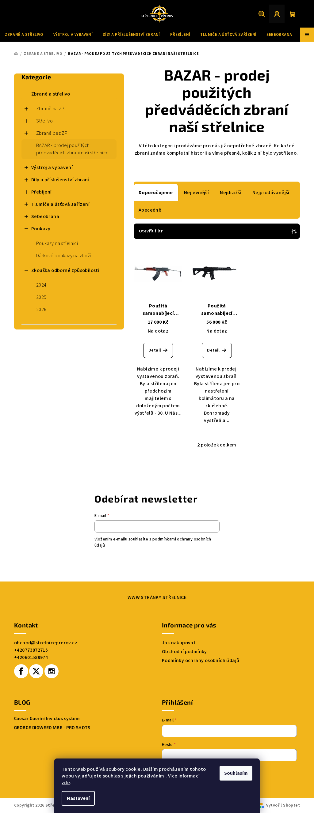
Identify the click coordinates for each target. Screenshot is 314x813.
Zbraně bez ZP (51, 133)
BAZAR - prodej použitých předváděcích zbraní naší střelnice (72, 149)
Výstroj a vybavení (52, 167)
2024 (41, 285)
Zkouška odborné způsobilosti (65, 270)
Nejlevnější (196, 192)
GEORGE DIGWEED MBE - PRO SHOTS (52, 727)
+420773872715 (31, 650)
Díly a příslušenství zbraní (60, 179)
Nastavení (78, 798)
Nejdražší (230, 192)
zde (66, 782)
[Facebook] (21, 671)
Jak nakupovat (179, 642)
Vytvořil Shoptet (283, 805)
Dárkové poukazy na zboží (63, 255)
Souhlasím (236, 773)
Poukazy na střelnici (57, 243)
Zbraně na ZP (50, 108)
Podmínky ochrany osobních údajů (200, 660)
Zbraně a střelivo (50, 94)
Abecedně (150, 210)
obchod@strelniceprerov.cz (45, 642)
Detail (154, 350)
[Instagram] (51, 671)
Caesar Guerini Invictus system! (47, 718)
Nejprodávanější (270, 192)
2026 (41, 309)
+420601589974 (31, 657)
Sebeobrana (45, 216)
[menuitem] (24, 35)
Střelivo (44, 121)
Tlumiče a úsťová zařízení (60, 204)
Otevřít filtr (151, 231)
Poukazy (41, 228)
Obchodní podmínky (184, 651)
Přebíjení (41, 192)
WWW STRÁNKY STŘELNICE (157, 597)
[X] (36, 671)
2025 (41, 297)
